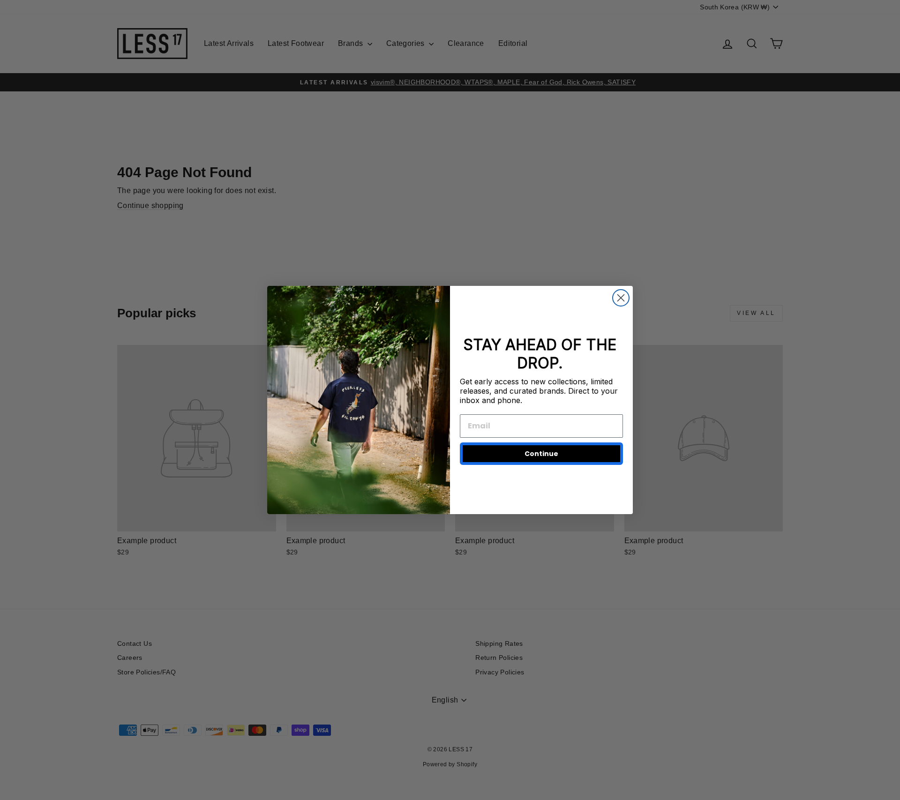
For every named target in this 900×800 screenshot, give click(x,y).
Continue (541, 453)
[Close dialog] (621, 298)
